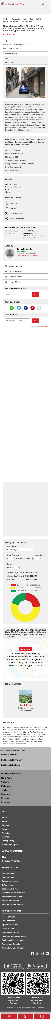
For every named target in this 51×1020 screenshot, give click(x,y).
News (4, 829)
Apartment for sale (10, 924)
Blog (4, 857)
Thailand (5, 790)
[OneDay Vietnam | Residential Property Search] (12, 4)
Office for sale (8, 928)
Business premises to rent (13, 893)
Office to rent (7, 885)
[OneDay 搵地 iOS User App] (14, 966)
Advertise (6, 833)
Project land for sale (11, 944)
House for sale (8, 917)
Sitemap (5, 837)
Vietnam (5, 782)
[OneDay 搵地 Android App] (37, 966)
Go (35, 294)
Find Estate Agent (10, 844)
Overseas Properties (11, 861)
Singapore (6, 794)
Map (6, 58)
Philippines (6, 786)
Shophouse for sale (10, 932)
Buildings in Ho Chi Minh (12, 760)
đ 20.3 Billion (25, 705)
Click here (25, 649)
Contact (5, 825)
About (4, 821)
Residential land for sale (12, 940)
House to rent (8, 873)
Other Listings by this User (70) (28, 255)
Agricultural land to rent (12, 904)
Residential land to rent (12, 896)
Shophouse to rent (10, 889)
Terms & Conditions (38, 1007)
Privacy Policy (8, 841)
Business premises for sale (14, 936)
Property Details (11, 54)
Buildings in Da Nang (10, 765)
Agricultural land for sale (13, 948)
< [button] (8, 82)
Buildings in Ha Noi (9, 755)
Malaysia (5, 798)
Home (4, 817)
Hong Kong (6, 778)
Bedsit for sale (8, 921)
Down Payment (13, 555)
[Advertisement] (25, 356)
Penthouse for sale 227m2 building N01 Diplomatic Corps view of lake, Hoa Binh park (25, 711)
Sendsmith (44, 327)
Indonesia (5, 802)
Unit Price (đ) (12, 546)
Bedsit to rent (8, 877)
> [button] (42, 82)
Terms (9, 564)
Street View (9, 62)
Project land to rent (10, 900)
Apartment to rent (10, 881)
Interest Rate (38, 555)
